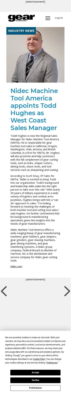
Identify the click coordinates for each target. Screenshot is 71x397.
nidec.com (16, 266)
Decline (35, 380)
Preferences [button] (52, 363)
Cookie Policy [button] (39, 359)
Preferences (35, 388)
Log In (59, 17)
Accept (35, 372)
